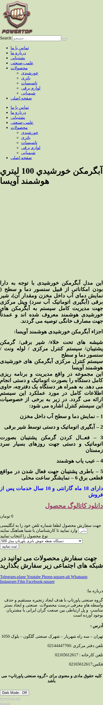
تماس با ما (20, 48)
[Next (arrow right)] (7, 704)
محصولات (19, 68)
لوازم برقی (30, 88)
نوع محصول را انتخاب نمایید (24, 536)
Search (5, 38)
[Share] (13, 699)
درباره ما (18, 53)
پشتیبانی (18, 58)
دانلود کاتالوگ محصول (74, 505)
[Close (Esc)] (18, 699)
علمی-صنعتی (22, 63)
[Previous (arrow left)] (2, 704)
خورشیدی (29, 73)
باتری (25, 78)
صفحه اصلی (21, 98)
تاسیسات (29, 83)
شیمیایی (28, 93)
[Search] (64, 39)
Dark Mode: (11, 693)
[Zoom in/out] (2, 699)
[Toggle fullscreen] (7, 699)
